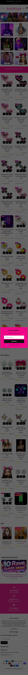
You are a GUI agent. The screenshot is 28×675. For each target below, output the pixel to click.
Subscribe (14, 341)
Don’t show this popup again (15, 345)
